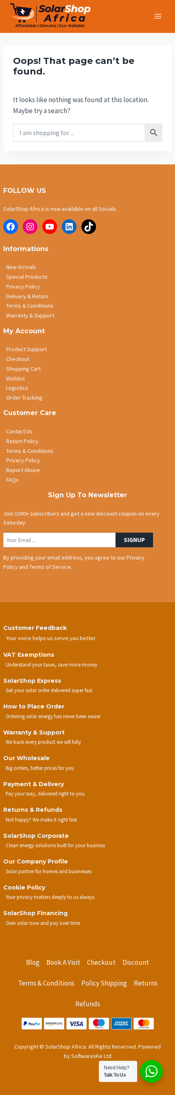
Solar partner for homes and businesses (49, 871)
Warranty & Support (30, 315)
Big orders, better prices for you (40, 768)
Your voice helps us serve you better (51, 638)
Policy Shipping (104, 983)
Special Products (27, 276)
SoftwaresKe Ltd (91, 1056)
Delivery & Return (27, 296)
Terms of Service (50, 566)
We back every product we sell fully (43, 742)
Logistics (17, 387)
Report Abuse (23, 470)
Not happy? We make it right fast (41, 819)
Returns (146, 983)
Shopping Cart (23, 368)
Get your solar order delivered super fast (49, 690)
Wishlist (15, 378)
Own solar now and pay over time (43, 923)
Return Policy (22, 441)
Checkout (17, 359)
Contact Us (19, 431)
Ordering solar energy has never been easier (53, 716)
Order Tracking (24, 397)
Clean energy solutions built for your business (55, 845)
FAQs (12, 479)
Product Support (26, 349)
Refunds (87, 1003)
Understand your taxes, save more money (51, 664)
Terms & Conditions (29, 305)
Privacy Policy (23, 286)
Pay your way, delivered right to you (45, 793)
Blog (32, 962)
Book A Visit (63, 962)
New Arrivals (21, 267)
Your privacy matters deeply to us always (50, 897)
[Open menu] (157, 16)
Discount (135, 962)
